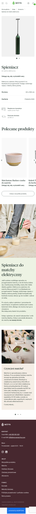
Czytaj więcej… (9, 404)
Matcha (4, 465)
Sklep (13, 9)
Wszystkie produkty (8, 462)
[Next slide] (34, 160)
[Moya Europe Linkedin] (6, 452)
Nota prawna (6, 496)
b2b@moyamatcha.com (17, 437)
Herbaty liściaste (7, 469)
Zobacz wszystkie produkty (18, 194)
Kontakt (4, 486)
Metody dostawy (7, 489)
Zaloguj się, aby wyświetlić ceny (13, 76)
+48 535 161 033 (13, 434)
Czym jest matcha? (13, 368)
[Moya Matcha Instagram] (3, 452)
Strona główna (5, 9)
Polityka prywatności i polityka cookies (15, 492)
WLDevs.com (12, 505)
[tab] (16, 58)
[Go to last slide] (2, 160)
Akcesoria (20, 9)
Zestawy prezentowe (9, 472)
